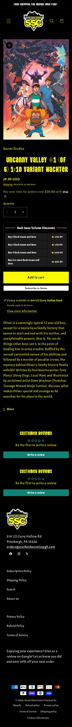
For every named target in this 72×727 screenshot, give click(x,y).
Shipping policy (49, 711)
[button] (8, 21)
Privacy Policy (15, 617)
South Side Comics (34, 700)
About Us (13, 599)
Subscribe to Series (36, 288)
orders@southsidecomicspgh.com (31, 547)
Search (11, 589)
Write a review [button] (36, 455)
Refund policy (32, 705)
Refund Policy (15, 626)
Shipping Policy (17, 580)
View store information (22, 311)
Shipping (8, 184)
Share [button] (10, 409)
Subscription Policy (19, 571)
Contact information (38, 717)
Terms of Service (17, 635)
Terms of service (28, 711)
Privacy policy (51, 705)
